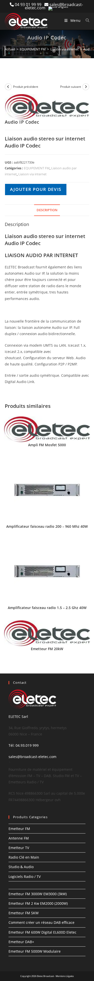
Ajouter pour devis (35, 189)
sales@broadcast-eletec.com (32, 756)
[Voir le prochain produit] (85, 86)
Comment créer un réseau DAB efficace (41, 922)
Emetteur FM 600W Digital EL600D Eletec (42, 932)
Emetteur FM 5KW (24, 913)
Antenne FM (19, 838)
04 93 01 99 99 (29, 4)
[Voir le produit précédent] (8, 86)
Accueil (10, 49)
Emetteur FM (19, 828)
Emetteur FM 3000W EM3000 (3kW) (38, 893)
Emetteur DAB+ (21, 941)
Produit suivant (70, 87)
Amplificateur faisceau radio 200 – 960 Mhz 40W (47, 526)
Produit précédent (25, 87)
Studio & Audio (21, 866)
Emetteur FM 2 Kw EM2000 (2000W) (38, 903)
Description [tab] (47, 210)
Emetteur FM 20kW (47, 648)
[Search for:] (85, 20)
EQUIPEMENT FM (33, 49)
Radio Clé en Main (24, 857)
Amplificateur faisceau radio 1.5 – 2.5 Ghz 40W (47, 607)
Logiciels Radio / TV (25, 876)
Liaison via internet (64, 49)
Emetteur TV (19, 847)
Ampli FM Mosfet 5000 (47, 444)
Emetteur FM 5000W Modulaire (35, 951)
